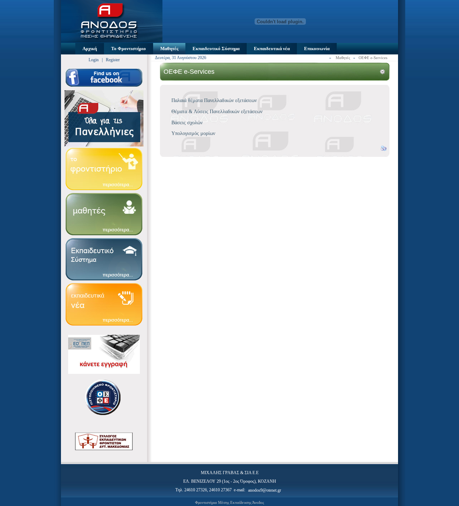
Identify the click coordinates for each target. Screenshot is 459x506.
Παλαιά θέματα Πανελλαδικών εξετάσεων (214, 100)
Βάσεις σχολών (187, 122)
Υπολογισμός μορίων (193, 133)
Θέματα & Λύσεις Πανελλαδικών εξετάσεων (216, 111)
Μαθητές (343, 58)
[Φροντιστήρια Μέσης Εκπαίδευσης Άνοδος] (111, 41)
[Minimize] (382, 72)
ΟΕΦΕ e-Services (373, 58)
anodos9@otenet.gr (264, 490)
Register (113, 59)
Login (94, 59)
